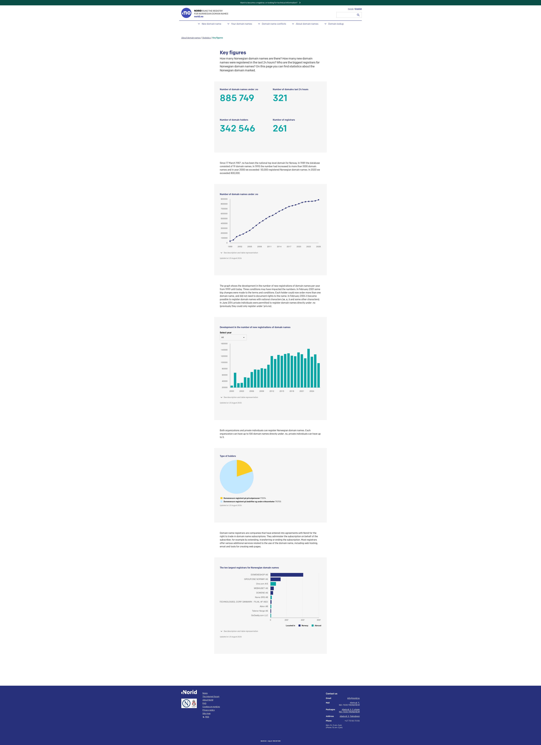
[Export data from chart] (266, 90)
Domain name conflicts (274, 24)
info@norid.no (353, 698)
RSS (207, 717)
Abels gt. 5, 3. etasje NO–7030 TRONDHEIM (349, 710)
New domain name (211, 24)
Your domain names (241, 24)
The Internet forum (210, 697)
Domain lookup (336, 24)
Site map (206, 713)
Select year (225, 332)
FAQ (204, 703)
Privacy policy (208, 710)
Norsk (350, 9)
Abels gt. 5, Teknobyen (350, 716)
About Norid (207, 700)
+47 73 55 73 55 (352, 721)
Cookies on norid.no (211, 707)
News (205, 693)
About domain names (307, 24)
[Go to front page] (205, 12)
